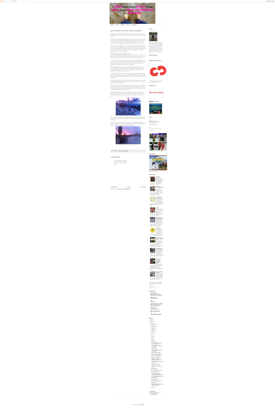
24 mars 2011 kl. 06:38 (122, 160)
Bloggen (112, 24)
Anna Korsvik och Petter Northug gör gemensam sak (159, 218)
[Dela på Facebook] (126, 151)
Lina (151, 300)
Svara (115, 164)
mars (152, 339)
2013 (151, 319)
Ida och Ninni (153, 307)
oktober (152, 328)
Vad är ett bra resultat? (155, 357)
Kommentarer (153, 287)
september (153, 329)
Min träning (123, 24)
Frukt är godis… (154, 382)
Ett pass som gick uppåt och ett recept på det (157, 377)
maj (152, 336)
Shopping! (158, 176)
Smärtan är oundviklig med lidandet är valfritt (156, 359)
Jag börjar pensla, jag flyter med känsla (156, 346)
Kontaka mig (134, 24)
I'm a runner (153, 341)
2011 (151, 323)
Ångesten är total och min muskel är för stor (159, 238)
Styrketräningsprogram (154, 392)
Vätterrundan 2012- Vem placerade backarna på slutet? (158, 261)
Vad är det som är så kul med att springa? (156, 351)
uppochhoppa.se (153, 293)
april (152, 338)
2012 (151, 321)
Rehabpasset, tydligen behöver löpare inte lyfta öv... (157, 385)
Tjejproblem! (158, 228)
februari (152, 387)
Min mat (128, 24)
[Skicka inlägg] (120, 150)
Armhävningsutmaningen (156, 352)
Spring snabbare (154, 368)
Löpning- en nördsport (155, 364)
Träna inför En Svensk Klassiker (159, 198)
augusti (152, 331)
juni (152, 334)
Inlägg (152, 285)
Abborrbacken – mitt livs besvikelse (159, 249)
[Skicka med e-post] (122, 151)
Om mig (117, 24)
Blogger (142, 404)
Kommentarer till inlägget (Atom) (123, 189)
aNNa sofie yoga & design (155, 314)
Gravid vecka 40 (153, 301)
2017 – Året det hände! (154, 298)
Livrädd (157, 207)
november (153, 326)
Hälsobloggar (152, 391)
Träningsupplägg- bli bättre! (159, 272)
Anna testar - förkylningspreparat (159, 187)
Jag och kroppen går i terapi (156, 370)
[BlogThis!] (123, 151)
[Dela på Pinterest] (127, 151)
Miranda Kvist (153, 297)
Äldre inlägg (143, 186)
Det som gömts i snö (155, 372)
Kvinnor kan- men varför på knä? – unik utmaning (156, 355)
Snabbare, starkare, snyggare (156, 303)
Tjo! (151, 312)
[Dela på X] (124, 151)
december (153, 324)
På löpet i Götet (154, 348)
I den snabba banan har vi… (156, 380)
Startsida (128, 186)
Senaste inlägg (114, 186)
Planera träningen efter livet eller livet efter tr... (156, 343)
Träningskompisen (153, 394)
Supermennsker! (154, 379)
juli (152, 333)
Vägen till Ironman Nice (155, 311)
